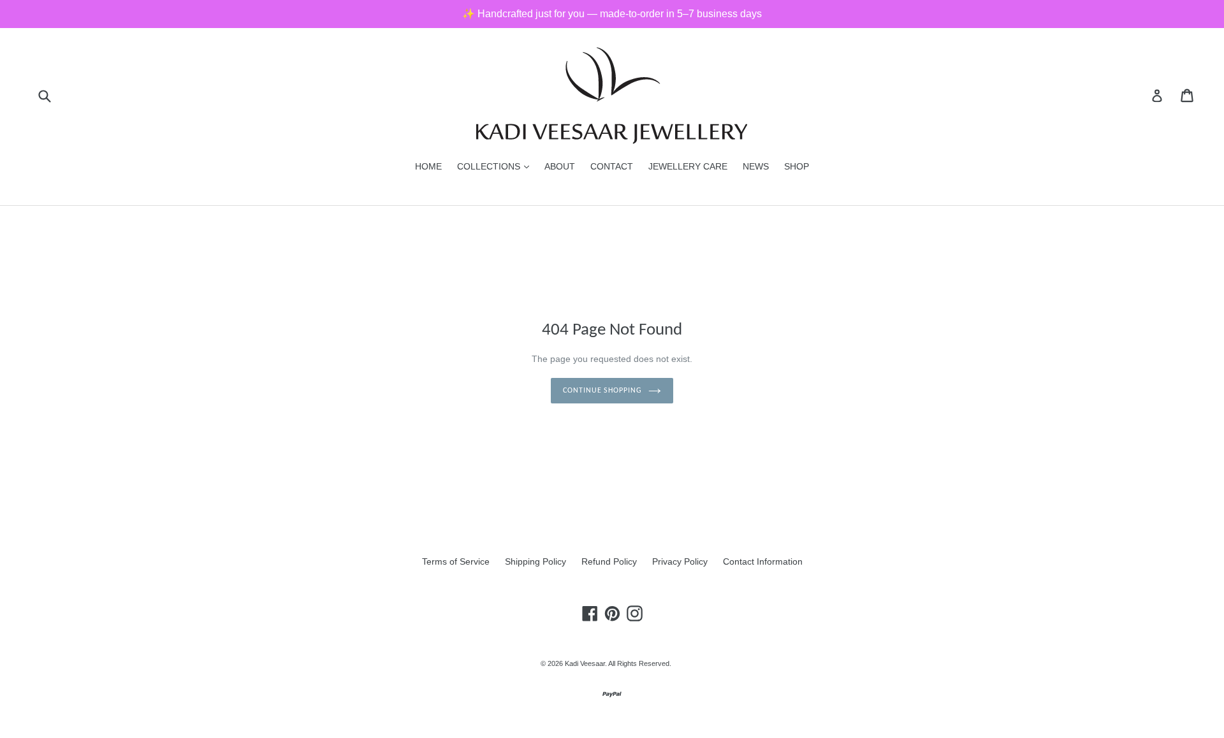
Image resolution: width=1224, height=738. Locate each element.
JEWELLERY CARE (687, 166)
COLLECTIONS (496, 166)
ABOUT (559, 166)
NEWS (756, 166)
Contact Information (763, 561)
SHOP (796, 166)
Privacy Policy (680, 561)
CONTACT (611, 166)
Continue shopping (602, 390)
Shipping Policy (535, 561)
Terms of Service (456, 561)
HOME (428, 166)
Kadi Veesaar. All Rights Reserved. (618, 663)
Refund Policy (609, 561)
